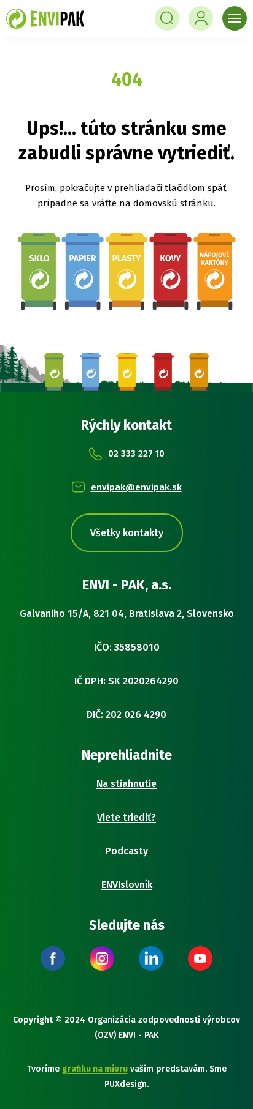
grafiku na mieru (95, 1069)
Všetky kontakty (126, 533)
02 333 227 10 (136, 453)
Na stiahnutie (126, 784)
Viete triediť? (126, 817)
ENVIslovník (126, 885)
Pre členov (201, 18)
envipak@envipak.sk (136, 487)
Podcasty (126, 851)
